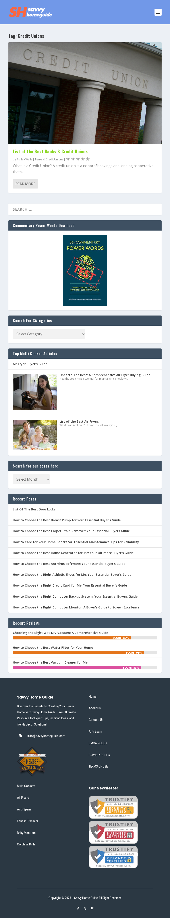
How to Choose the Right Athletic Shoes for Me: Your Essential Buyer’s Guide (72, 574)
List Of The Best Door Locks (34, 509)
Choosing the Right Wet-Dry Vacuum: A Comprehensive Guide (60, 633)
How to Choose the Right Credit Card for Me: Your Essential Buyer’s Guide (70, 585)
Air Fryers (23, 798)
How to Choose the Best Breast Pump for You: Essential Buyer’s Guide (67, 520)
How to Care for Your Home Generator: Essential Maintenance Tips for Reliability (76, 542)
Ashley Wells (24, 159)
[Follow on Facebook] (78, 908)
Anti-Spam (24, 809)
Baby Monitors (26, 833)
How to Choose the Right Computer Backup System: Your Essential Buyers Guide (75, 596)
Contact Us (96, 720)
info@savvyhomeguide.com (46, 736)
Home (93, 697)
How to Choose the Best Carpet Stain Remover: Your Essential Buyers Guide (71, 531)
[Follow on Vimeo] (92, 908)
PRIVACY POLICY (99, 755)
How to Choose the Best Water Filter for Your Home (53, 647)
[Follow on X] (85, 908)
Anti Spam (95, 731)
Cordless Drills (26, 844)
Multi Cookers (26, 786)
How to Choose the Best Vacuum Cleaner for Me (50, 662)
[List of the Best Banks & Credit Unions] (84, 93)
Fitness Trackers (27, 821)
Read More (25, 183)
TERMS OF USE (98, 766)
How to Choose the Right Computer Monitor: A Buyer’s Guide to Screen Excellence (76, 607)
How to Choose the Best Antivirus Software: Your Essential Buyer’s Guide (69, 564)
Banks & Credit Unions (49, 159)
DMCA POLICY (98, 743)
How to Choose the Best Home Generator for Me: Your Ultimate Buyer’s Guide (73, 553)
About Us (95, 708)
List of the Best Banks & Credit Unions (50, 151)
